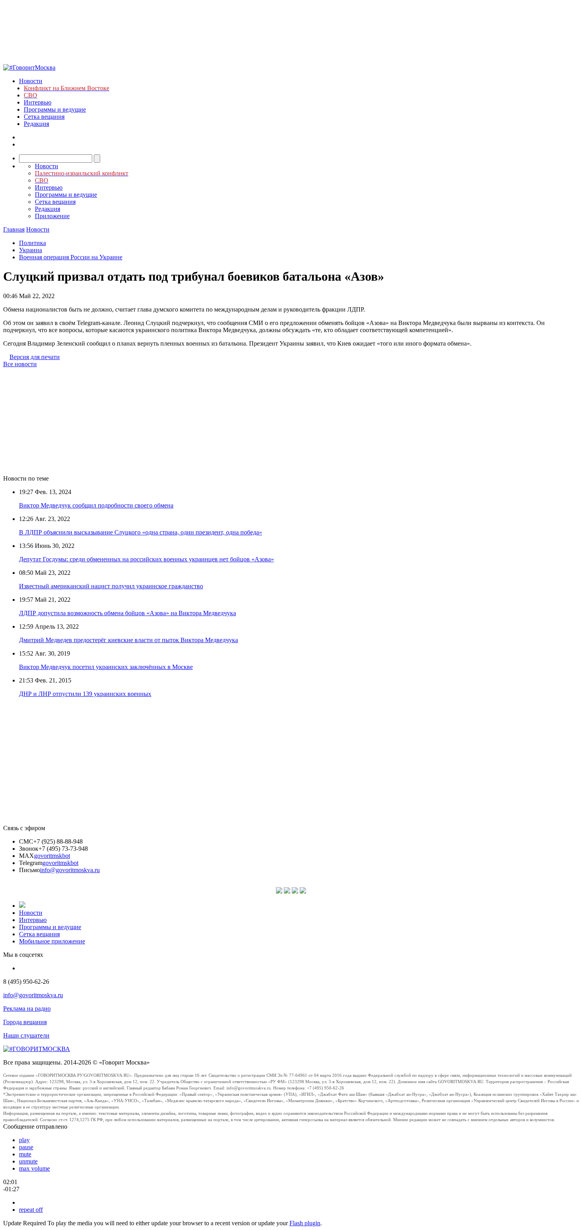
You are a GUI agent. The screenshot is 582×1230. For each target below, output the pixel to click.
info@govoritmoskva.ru (70, 870)
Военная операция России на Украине (70, 257)
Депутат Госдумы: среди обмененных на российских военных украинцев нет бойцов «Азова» (146, 559)
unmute (28, 1161)
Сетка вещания (44, 116)
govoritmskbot (52, 855)
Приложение (52, 216)
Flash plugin (304, 1223)
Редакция (36, 123)
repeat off (31, 1209)
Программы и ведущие (55, 109)
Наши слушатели (26, 1035)
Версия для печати (35, 357)
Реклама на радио (27, 1008)
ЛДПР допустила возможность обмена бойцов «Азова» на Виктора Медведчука (127, 613)
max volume (34, 1168)
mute (25, 1154)
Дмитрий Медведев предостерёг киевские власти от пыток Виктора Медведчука (128, 640)
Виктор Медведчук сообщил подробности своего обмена (96, 505)
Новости (30, 81)
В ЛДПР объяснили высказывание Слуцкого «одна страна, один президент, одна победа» (140, 532)
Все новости (20, 364)
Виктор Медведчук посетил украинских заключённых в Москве (106, 666)
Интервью (37, 102)
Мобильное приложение (52, 941)
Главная (14, 229)
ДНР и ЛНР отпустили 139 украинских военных (85, 693)
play (24, 1140)
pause (26, 1147)
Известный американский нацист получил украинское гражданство (111, 586)
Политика (32, 243)
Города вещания (25, 1022)
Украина (30, 250)
